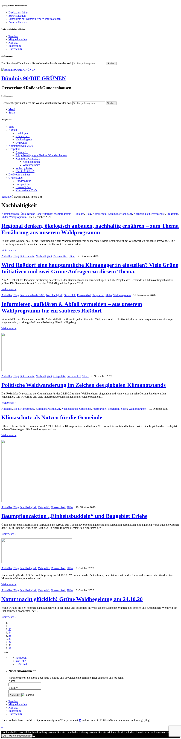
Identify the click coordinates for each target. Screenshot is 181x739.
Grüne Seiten (15, 177)
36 (9, 638)
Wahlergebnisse (24, 168)
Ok (4, 735)
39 (9, 648)
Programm (172, 213)
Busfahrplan (22, 133)
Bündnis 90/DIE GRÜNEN (33, 78)
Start (11, 126)
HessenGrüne (23, 187)
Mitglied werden (17, 39)
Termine (13, 36)
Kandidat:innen (31, 161)
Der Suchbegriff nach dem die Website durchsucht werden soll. (36, 63)
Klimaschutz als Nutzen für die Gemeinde (51, 417)
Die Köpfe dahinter (19, 174)
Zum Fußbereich (17, 22)
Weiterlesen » (8, 250)
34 (9, 632)
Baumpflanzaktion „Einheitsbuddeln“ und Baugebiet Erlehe (74, 516)
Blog (88, 213)
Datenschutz (15, 48)
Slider (4, 216)
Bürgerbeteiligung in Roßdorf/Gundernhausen (41, 155)
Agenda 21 (22, 152)
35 (9, 635)
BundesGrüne (23, 180)
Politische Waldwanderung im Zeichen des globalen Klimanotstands (83, 385)
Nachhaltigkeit (24, 139)
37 (9, 642)
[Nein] (34, 736)
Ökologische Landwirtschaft (36, 213)
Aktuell (12, 129)
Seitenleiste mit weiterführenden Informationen (34, 18)
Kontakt (12, 42)
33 (9, 629)
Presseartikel (158, 213)
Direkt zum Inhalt (18, 12)
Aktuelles (79, 213)
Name (11, 680)
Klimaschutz (23, 136)
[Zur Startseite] (18, 69)
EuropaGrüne (23, 184)
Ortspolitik (21, 142)
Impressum (14, 45)
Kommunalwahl (10, 213)
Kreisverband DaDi (26, 190)
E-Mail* (13, 687)
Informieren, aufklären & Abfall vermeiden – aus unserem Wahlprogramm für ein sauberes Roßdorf (71, 307)
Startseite (6, 196)
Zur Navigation (17, 15)
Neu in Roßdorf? (25, 171)
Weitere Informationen (20, 735)
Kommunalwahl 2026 (20, 145)
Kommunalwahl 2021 (28, 158)
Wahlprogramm (31, 164)
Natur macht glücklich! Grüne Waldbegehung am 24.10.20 (72, 599)
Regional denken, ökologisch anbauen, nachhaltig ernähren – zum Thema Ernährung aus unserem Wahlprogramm (90, 229)
